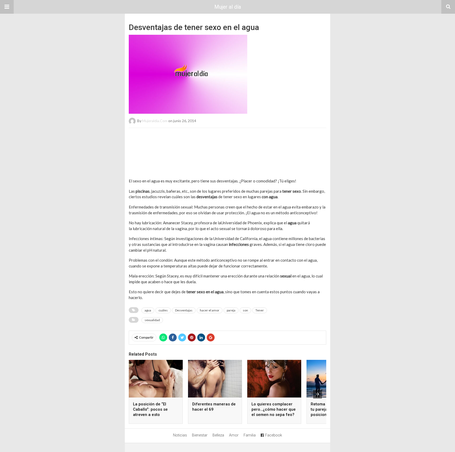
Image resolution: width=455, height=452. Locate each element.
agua (148, 310)
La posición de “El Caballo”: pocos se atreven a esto (150, 409)
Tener (259, 310)
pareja (231, 310)
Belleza (218, 435)
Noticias (180, 435)
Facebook (273, 435)
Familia (250, 435)
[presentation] (317, 394)
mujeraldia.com (154, 120)
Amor (234, 435)
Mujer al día (227, 7)
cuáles (163, 310)
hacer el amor (209, 310)
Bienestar (199, 435)
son (245, 310)
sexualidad (152, 320)
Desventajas (183, 310)
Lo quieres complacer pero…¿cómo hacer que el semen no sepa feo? (273, 409)
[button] (7, 7)
